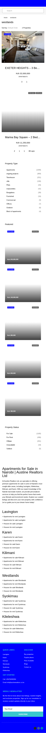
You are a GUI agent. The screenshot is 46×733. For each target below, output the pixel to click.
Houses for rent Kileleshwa (13, 632)
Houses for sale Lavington (13, 524)
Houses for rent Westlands (13, 591)
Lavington (10, 512)
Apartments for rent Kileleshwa (15, 625)
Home (5, 17)
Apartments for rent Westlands (15, 584)
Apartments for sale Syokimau (15, 601)
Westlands (10, 576)
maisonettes (10, 189)
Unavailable (10, 445)
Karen (7, 532)
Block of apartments (13, 211)
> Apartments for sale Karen (12, 537)
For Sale (9, 433)
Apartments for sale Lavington (14, 520)
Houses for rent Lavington (12, 527)
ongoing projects (12, 174)
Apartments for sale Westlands (15, 580)
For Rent (9, 437)
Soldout (9, 449)
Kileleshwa (10, 617)
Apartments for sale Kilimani (14, 558)
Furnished (10, 196)
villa (7, 181)
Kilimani (8, 553)
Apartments (10, 170)
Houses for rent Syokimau (13, 611)
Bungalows (10, 192)
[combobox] (15, 28)
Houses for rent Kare (11, 548)
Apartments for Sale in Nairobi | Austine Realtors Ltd (22, 472)
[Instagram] (35, 728)
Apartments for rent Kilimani (14, 561)
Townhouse (10, 177)
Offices (9, 204)
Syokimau (10, 596)
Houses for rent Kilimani (12, 568)
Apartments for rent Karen (13, 541)
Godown (9, 208)
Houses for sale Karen (12, 544)
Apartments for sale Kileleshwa (15, 621)
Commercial (10, 200)
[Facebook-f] (38, 728)
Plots (8, 185)
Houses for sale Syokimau (13, 608)
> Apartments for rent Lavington (13, 516)
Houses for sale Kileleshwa (13, 628)
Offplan (9, 441)
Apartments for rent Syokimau (14, 604)
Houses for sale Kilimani (12, 565)
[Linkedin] (42, 728)
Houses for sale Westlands (13, 587)
